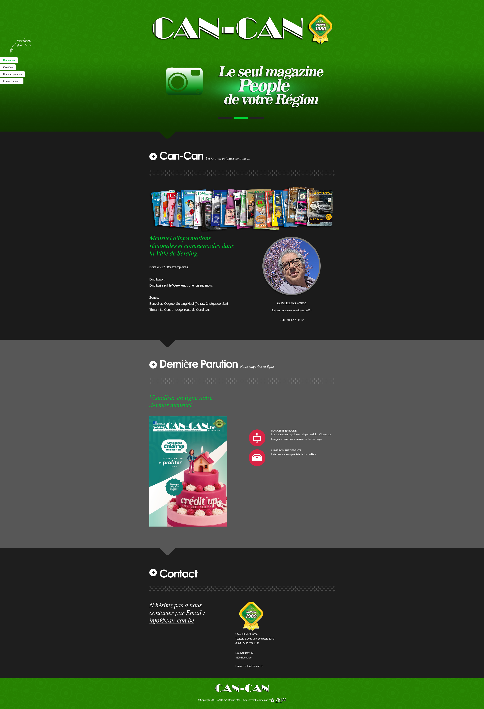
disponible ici (310, 454)
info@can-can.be (254, 666)
